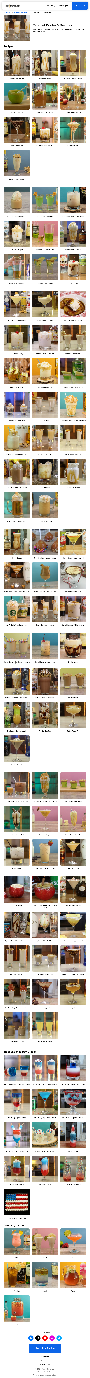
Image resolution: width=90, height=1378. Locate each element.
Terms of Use (45, 1364)
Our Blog (51, 5)
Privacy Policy (45, 1360)
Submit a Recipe (45, 1348)
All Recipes (63, 5)
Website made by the (45, 1375)
